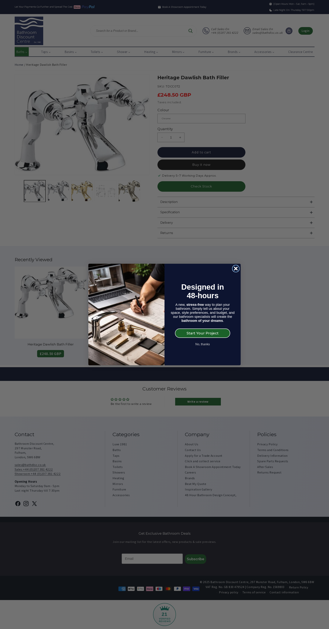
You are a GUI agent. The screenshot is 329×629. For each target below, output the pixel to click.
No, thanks (202, 344)
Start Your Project (203, 333)
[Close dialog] (235, 268)
